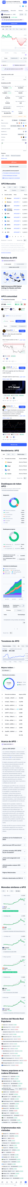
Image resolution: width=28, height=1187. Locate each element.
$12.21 (10, 1078)
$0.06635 (10, 1106)
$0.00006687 (12, 1122)
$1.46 (9, 1140)
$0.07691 (11, 1173)
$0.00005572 (13, 1178)
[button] (4, 236)
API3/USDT (17, 198)
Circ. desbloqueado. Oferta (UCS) (9, 559)
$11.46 (10, 1157)
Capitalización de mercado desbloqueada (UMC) (9, 555)
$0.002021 (13, 1115)
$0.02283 (11, 1096)
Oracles (7, 155)
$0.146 (10, 1168)
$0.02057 (10, 1094)
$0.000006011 (12, 1083)
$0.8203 (9, 1164)
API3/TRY (16, 202)
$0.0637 (10, 1113)
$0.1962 (10, 1175)
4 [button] (15, 236)
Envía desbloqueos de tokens (10, 175)
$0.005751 (11, 1103)
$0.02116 (10, 1092)
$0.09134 (9, 1152)
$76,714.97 (10, 1133)
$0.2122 (11, 1099)
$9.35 (11, 1081)
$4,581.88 (12, 1085)
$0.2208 (10, 1154)
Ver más (24, 299)
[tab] (21, 58)
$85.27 (14, 1089)
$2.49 (13, 1171)
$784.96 (10, 1147)
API (10, 757)
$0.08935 (11, 1161)
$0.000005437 (12, 1166)
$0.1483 (10, 1110)
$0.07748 (11, 1108)
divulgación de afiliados (6, 252)
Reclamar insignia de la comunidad (12, 178)
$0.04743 (10, 1136)
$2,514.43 (11, 1076)
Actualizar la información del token (12, 173)
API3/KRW (16, 205)
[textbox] (16, 317)
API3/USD (16, 209)
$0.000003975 (11, 1159)
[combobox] (14, 61)
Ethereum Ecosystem (15, 155)
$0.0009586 (11, 1120)
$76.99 (11, 1150)
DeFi (3, 155)
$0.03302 (13, 1101)
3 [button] (12, 236)
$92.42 (10, 1145)
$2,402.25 (11, 1143)
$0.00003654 (10, 1117)
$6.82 (8, 1138)
